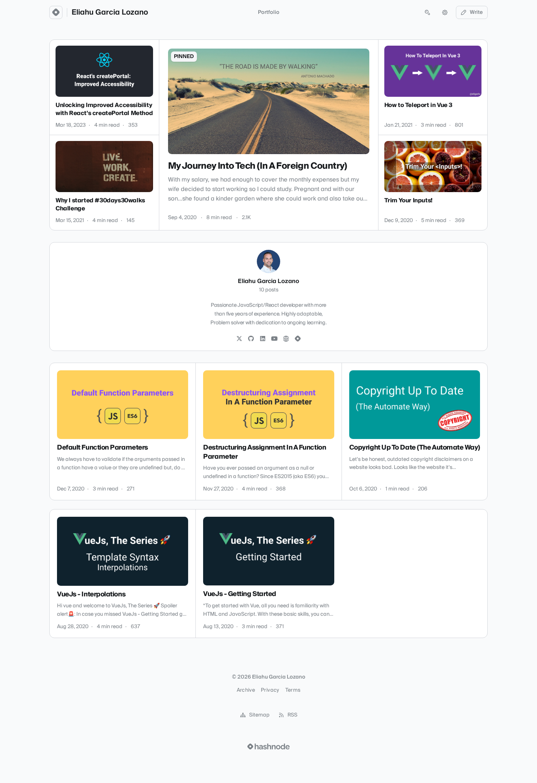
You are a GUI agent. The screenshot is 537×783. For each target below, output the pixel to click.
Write (476, 12)
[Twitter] (239, 339)
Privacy (270, 690)
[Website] (286, 339)
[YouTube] (274, 339)
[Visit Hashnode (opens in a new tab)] (268, 746)
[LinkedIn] (262, 339)
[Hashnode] (297, 339)
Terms (293, 690)
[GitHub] (251, 339)
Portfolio (268, 12)
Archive (246, 690)
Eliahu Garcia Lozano (110, 12)
